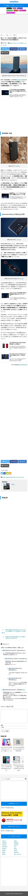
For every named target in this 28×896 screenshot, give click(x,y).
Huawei (4, 844)
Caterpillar (18, 166)
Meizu (3, 852)
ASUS (15, 850)
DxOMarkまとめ (11, 12)
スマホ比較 (12, 5)
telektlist (14, 1)
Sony (15, 848)
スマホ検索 (6, 5)
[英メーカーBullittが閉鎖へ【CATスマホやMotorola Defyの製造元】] (22, 49)
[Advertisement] (14, 24)
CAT (14, 477)
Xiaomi (4, 841)
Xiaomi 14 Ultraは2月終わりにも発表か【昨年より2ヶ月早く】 (15, 637)
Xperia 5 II (20, 8)
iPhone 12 (9, 8)
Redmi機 (16, 10)
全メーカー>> (17, 854)
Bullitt (3, 477)
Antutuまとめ (23, 10)
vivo (15, 846)
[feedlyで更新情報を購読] (7, 473)
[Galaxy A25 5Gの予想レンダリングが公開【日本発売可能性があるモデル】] (6, 759)
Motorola (19, 239)
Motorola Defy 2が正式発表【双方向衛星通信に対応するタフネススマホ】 (18, 294)
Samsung (4, 846)
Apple (3, 850)
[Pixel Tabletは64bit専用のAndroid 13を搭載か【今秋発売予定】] (18, 742)
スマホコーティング (19, 5)
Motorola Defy (19, 79)
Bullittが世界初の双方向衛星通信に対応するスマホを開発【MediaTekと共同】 (18, 91)
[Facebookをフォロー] (4, 473)
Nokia (3, 854)
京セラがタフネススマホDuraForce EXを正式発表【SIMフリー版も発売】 (18, 355)
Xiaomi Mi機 (10, 10)
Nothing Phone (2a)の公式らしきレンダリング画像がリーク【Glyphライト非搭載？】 (14, 631)
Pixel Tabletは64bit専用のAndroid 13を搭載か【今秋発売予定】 (18, 749)
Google (4, 848)
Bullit (10, 43)
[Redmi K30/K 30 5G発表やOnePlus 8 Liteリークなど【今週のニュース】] (6, 742)
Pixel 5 (14, 8)
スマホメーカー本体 (17, 43)
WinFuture (24, 364)
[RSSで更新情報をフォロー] (10, 473)
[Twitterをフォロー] (2, 473)
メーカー (4, 45)
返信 (24, 650)
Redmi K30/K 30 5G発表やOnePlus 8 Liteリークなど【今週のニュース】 (6, 749)
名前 (2, 725)
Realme (16, 844)
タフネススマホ (20, 477)
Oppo (15, 841)
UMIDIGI (16, 842)
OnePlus (4, 842)
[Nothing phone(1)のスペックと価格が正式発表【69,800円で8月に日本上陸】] (18, 759)
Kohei (13, 484)
